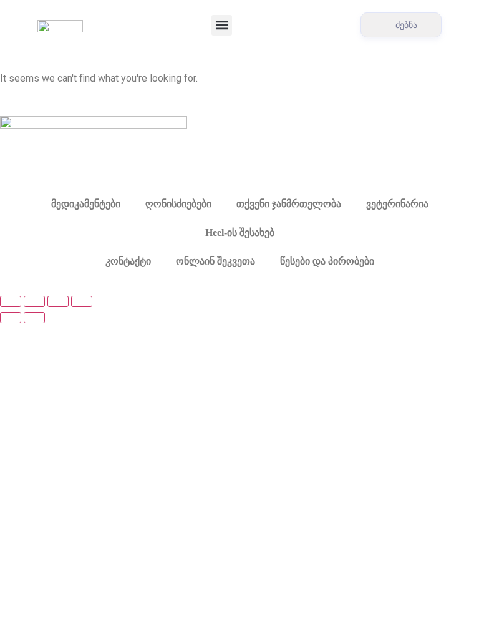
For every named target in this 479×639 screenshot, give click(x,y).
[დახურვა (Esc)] (81, 301)
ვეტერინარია (397, 203)
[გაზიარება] (58, 301)
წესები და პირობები (327, 261)
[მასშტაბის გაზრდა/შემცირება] (10, 301)
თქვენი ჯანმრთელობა (288, 203)
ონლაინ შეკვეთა (215, 261)
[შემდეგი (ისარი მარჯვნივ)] (34, 317)
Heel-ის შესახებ (239, 232)
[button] (221, 25)
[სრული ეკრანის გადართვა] (34, 301)
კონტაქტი (128, 261)
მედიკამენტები (85, 203)
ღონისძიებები (178, 203)
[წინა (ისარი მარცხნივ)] (10, 317)
